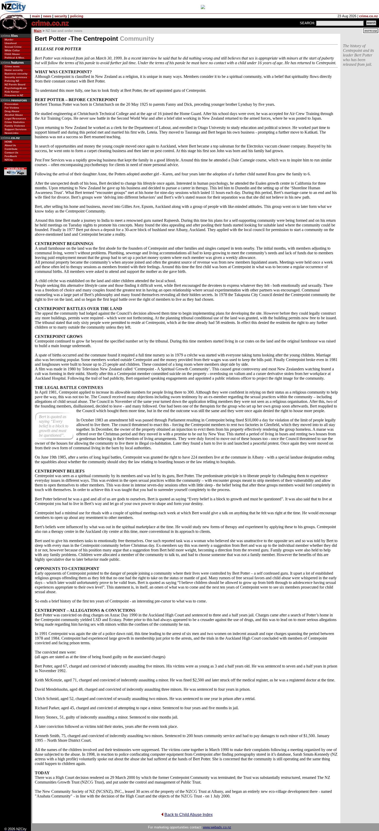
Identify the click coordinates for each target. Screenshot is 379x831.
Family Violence (15, 125)
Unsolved (11, 43)
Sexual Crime (13, 46)
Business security (16, 73)
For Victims (12, 107)
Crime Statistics (15, 122)
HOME (8, 141)
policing (76, 16)
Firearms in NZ (14, 95)
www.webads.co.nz (217, 827)
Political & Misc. (15, 57)
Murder (9, 39)
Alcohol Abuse (14, 114)
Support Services (16, 129)
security (60, 16)
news (47, 16)
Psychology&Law (16, 88)
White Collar (12, 50)
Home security (14, 70)
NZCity (9, 159)
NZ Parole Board (15, 84)
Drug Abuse (12, 111)
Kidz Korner (12, 91)
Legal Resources (15, 118)
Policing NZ (12, 80)
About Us (10, 145)
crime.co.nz (368, 16)
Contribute (11, 149)
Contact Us (11, 152)
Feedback (11, 156)
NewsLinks (12, 133)
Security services (16, 77)
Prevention (11, 104)
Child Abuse (12, 54)
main (36, 16)
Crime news (12, 66)
